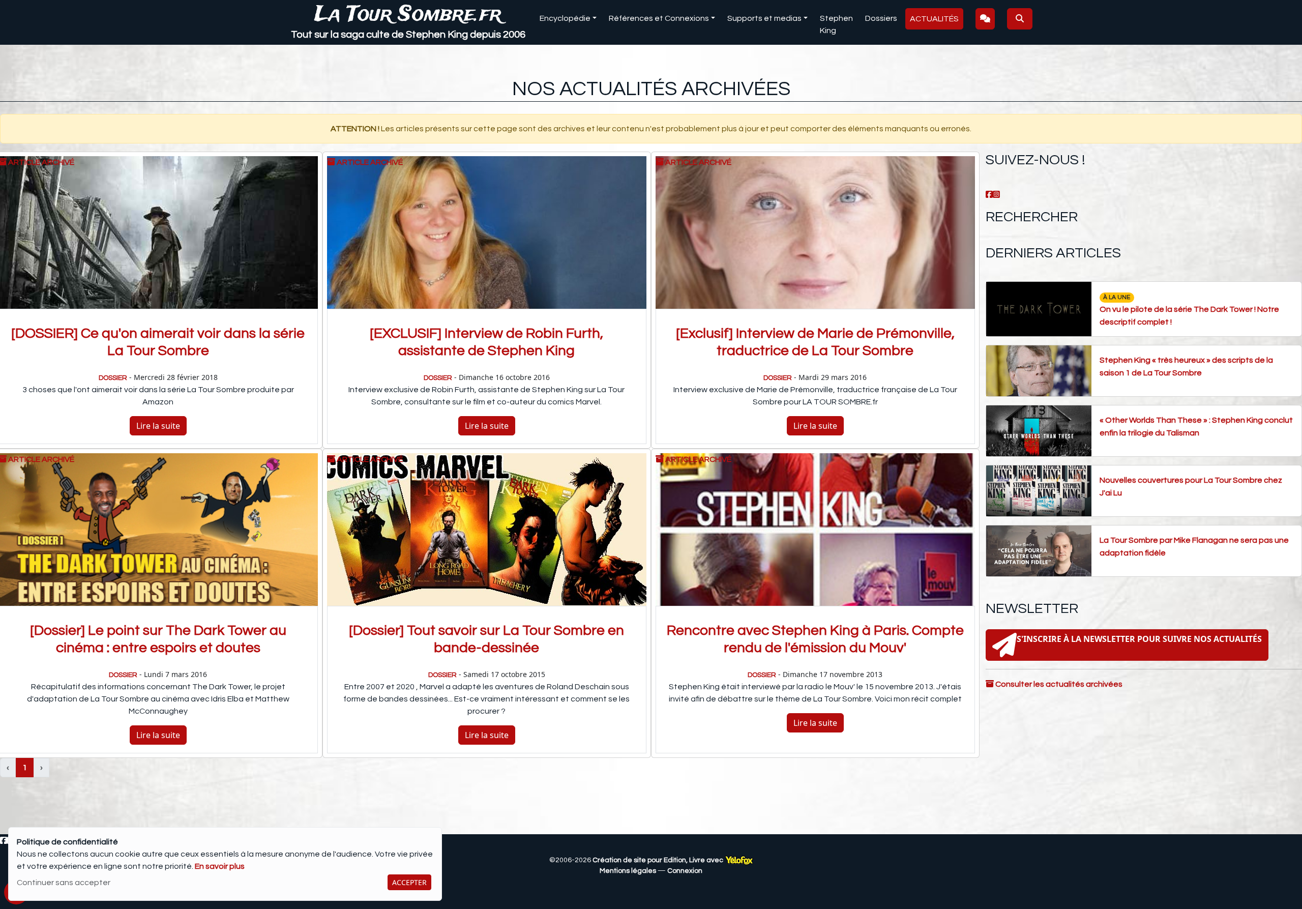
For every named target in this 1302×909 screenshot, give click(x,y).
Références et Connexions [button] (659, 18)
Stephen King (836, 24)
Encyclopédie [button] (565, 18)
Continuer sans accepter (63, 882)
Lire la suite (158, 425)
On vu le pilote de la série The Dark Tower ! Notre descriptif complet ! (1189, 310)
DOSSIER (113, 378)
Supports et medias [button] (764, 18)
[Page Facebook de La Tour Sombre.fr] (989, 195)
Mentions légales (628, 870)
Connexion (684, 870)
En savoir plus (220, 866)
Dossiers (881, 18)
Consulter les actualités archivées (1058, 684)
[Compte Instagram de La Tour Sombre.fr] (996, 195)
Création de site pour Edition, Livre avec (659, 860)
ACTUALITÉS (934, 19)
